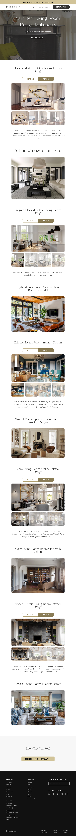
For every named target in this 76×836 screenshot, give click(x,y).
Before (30, 79)
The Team (8, 782)
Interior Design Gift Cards (12, 817)
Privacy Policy (55, 831)
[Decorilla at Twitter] (62, 794)
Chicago (30, 792)
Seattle (29, 794)
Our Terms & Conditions (44, 831)
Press (7, 794)
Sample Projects (10, 808)
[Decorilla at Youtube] (66, 794)
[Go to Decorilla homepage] (11, 831)
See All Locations (32, 799)
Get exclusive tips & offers (57, 779)
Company (8, 784)
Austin (29, 789)
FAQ (7, 820)
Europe (29, 796)
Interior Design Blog (11, 805)
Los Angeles (31, 787)
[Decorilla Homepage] (13, 7)
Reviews (8, 787)
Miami (29, 784)
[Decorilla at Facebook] (53, 794)
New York (30, 782)
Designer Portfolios (11, 810)
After (46, 79)
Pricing (8, 789)
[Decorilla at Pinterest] (58, 794)
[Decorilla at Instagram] (49, 794)
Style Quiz (9, 803)
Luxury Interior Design (12, 815)
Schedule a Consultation (38, 759)
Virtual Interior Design (12, 812)
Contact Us (9, 796)
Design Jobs (9, 792)
